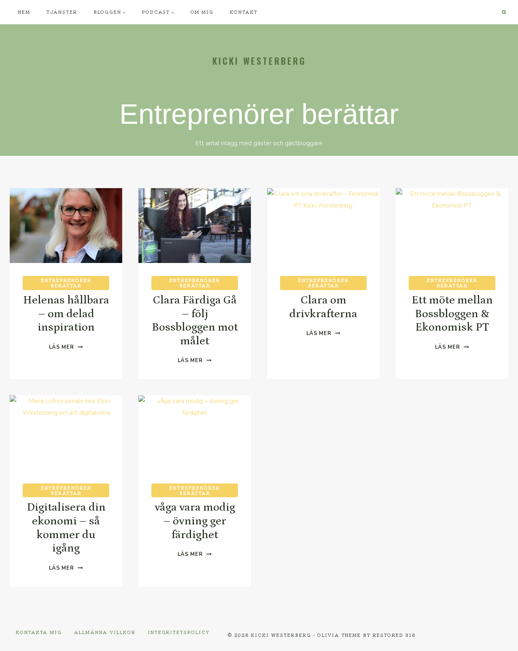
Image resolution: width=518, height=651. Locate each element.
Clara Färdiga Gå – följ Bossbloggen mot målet (195, 321)
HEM (24, 11)
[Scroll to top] (498, 639)
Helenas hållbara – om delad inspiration (66, 314)
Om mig (202, 11)
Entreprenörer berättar (66, 282)
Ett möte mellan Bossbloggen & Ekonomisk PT (452, 314)
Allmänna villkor (105, 632)
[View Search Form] (503, 12)
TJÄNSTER (62, 11)
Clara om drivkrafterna (323, 307)
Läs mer (66, 347)
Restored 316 (394, 635)
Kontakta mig (39, 632)
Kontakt (244, 11)
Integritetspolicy (179, 632)
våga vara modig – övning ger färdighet (195, 521)
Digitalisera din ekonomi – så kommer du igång (66, 528)
